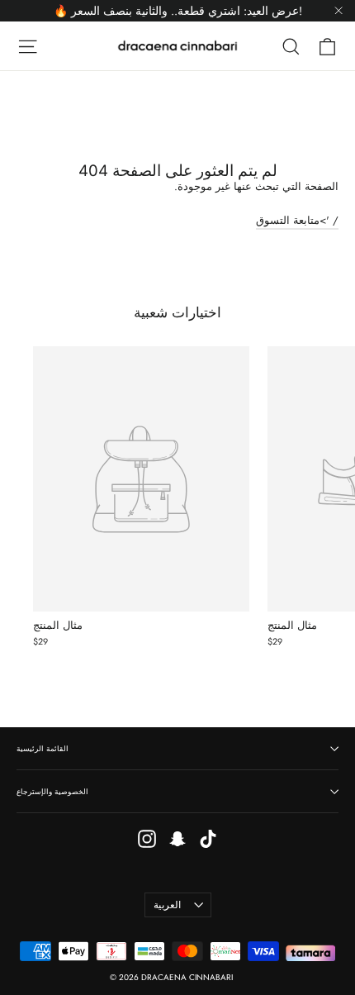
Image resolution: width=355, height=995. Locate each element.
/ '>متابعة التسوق (297, 220)
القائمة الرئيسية (43, 748)
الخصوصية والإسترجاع (52, 791)
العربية (167, 904)
